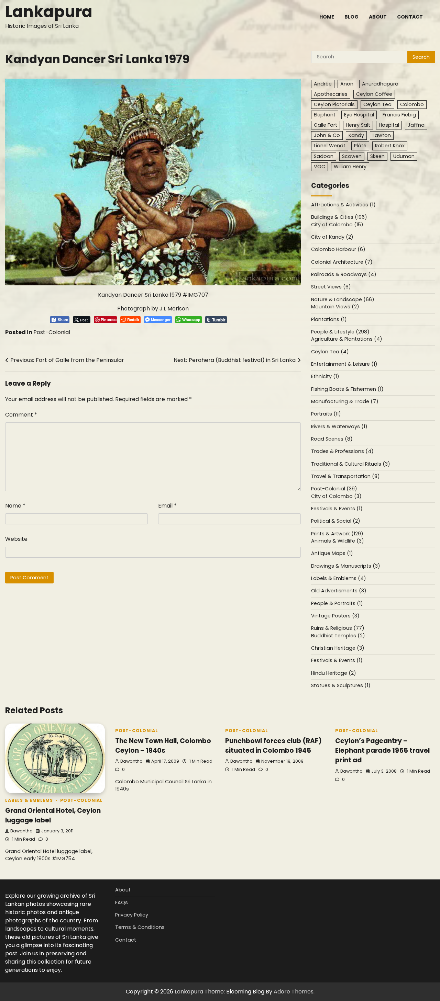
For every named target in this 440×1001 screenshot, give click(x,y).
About (378, 16)
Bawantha (21, 831)
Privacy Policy (131, 914)
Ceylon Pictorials (334, 104)
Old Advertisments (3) (338, 590)
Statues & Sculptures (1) (341, 685)
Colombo (412, 104)
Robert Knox (390, 145)
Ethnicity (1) (325, 376)
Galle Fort (325, 125)
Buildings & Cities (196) (339, 217)
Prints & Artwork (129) (337, 533)
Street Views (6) (331, 286)
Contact (410, 16)
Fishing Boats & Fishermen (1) (347, 389)
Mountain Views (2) (335, 306)
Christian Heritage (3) (337, 648)
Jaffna (416, 125)
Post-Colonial (51, 332)
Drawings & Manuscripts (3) (345, 565)
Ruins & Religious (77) (337, 628)
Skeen (377, 156)
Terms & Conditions (140, 927)
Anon (346, 83)
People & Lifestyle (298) (340, 331)
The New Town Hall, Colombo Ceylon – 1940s (163, 745)
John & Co (327, 135)
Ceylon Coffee (374, 94)
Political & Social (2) (335, 520)
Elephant (325, 114)
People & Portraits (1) (337, 603)
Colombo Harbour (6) (338, 249)
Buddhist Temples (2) (338, 635)
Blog (351, 16)
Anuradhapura (380, 83)
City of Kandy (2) (332, 237)
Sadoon (323, 156)
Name (15, 506)
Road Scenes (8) (332, 438)
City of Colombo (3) (336, 496)
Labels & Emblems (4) (338, 578)
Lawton (382, 135)
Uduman (404, 156)
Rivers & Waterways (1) (339, 426)
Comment (21, 415)
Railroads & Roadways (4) (343, 274)
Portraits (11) (326, 413)
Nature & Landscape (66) (342, 299)
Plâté (360, 145)
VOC (319, 166)
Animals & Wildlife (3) (337, 540)
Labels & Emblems (29, 800)
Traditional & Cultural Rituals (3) (350, 463)
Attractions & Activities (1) (343, 204)
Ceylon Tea (377, 104)
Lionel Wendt (329, 145)
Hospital (389, 125)
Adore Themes (294, 992)
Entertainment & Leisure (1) (344, 364)
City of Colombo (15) (337, 224)
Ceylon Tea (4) (330, 351)
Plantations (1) (329, 319)
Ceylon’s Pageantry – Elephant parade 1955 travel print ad (382, 750)
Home (326, 16)
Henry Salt (358, 125)
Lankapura (48, 12)
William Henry (350, 166)
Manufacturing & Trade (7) (344, 401)
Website (16, 539)
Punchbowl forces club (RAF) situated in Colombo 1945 (273, 745)
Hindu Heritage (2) (333, 673)
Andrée (323, 83)
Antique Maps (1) (332, 553)
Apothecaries (331, 94)
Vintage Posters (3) (335, 615)
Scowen (352, 156)
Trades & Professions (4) (342, 451)
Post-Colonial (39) (334, 488)
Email (167, 506)
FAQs (121, 902)
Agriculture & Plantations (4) (346, 338)
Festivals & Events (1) (337, 508)
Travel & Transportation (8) (345, 476)
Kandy (356, 135)
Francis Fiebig (399, 114)
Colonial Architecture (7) (342, 262)
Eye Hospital (359, 114)
